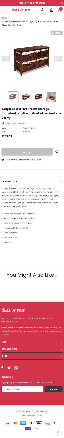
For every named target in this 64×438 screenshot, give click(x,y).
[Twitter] (9, 368)
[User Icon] (51, 10)
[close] (61, 3)
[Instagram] (16, 368)
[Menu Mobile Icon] (3, 10)
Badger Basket (29, 128)
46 (7, 160)
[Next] (58, 59)
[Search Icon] (42, 9)
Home (4, 18)
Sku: (3, 131)
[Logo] (21, 10)
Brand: (4, 128)
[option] (32, 59)
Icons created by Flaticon (32, 416)
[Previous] (5, 59)
